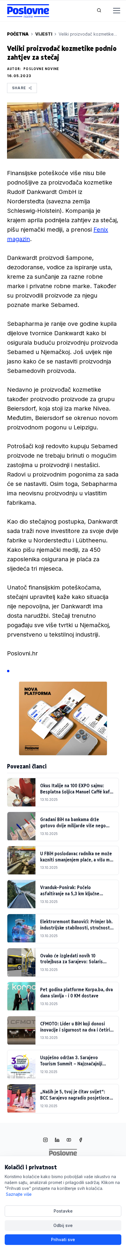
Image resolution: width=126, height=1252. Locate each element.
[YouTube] (69, 1140)
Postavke (63, 1210)
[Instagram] (45, 1140)
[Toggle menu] (113, 11)
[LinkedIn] (57, 1140)
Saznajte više (19, 1194)
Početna (18, 33)
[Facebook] (80, 1140)
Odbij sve (63, 1225)
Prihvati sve (63, 1239)
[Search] (99, 11)
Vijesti (43, 33)
